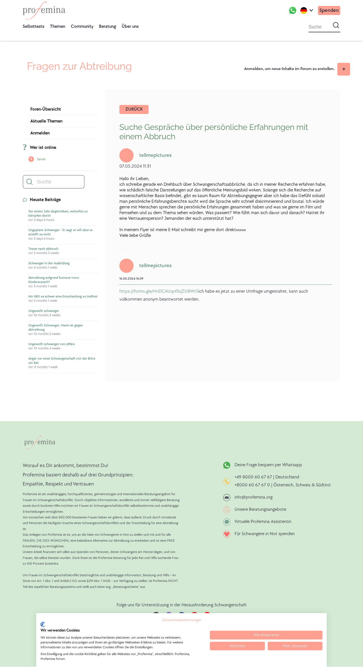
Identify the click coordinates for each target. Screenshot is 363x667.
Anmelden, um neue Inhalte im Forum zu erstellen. (289, 68)
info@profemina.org (254, 497)
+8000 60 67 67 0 (252, 485)
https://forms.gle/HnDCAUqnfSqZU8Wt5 (159, 291)
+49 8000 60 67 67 (254, 477)
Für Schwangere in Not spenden (265, 534)
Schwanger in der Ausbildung (48, 263)
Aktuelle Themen (46, 121)
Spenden (329, 10)
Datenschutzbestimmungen (181, 620)
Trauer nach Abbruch (43, 249)
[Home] (44, 10)
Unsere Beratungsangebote (260, 509)
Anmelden (40, 133)
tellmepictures (155, 155)
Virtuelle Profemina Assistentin (263, 521)
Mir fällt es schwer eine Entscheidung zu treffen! (63, 296)
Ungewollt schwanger (43, 311)
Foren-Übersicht (45, 109)
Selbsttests (33, 26)
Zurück (134, 109)
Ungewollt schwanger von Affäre (51, 344)
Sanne (41, 159)
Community (82, 26)
